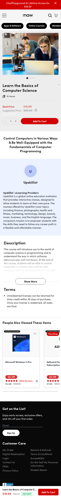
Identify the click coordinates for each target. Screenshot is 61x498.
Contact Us (9, 462)
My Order (8, 450)
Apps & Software (12, 25)
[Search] (50, 15)
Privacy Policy (10, 470)
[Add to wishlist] (58, 85)
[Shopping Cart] (56, 15)
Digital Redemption (14, 454)
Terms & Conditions (41, 454)
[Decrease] (6, 121)
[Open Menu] (5, 15)
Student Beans (38, 470)
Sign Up (11, 432)
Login (6, 458)
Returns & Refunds (40, 450)
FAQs (5, 466)
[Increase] (16, 121)
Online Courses (36, 25)
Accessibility (37, 458)
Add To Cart (40, 121)
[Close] (55, 3)
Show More (30, 281)
